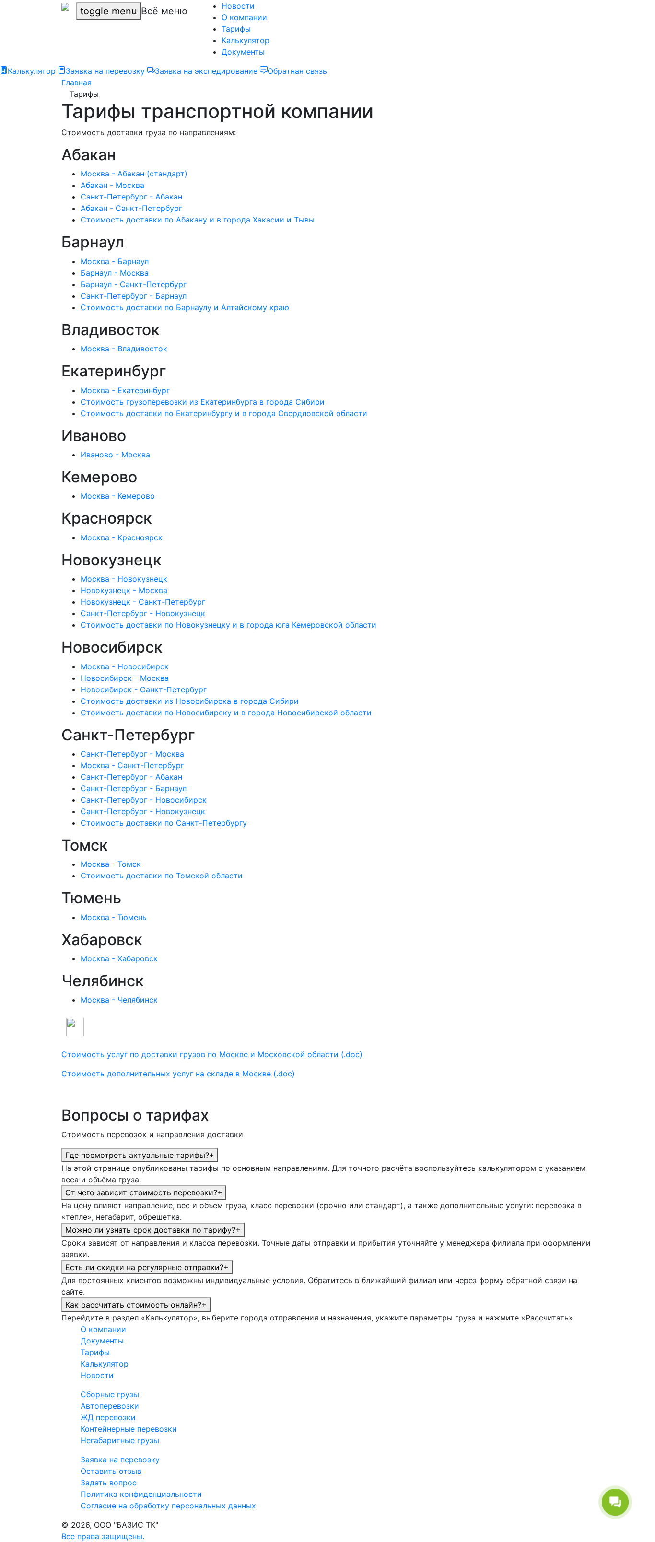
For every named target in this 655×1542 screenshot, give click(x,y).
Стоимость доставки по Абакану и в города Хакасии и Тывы (198, 219)
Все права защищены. (102, 1536)
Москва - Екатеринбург (125, 390)
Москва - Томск (111, 864)
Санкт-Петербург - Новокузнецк (143, 613)
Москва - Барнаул (115, 261)
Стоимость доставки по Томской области (162, 875)
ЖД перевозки (108, 1417)
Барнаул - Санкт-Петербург (134, 284)
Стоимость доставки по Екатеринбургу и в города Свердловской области (224, 413)
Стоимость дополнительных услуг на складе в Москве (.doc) (178, 1073)
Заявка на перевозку (120, 1459)
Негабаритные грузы (120, 1440)
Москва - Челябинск (119, 1000)
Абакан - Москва (112, 185)
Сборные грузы (110, 1394)
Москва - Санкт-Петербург (132, 765)
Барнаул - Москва (115, 273)
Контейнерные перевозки (129, 1429)
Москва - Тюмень (114, 917)
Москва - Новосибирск (125, 666)
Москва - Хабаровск (119, 958)
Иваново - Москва (115, 454)
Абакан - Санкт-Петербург (131, 208)
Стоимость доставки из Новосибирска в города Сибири (190, 701)
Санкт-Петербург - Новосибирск (144, 800)
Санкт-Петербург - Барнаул (134, 296)
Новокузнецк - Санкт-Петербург (143, 602)
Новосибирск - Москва (125, 678)
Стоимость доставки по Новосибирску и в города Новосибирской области (226, 712)
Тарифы (236, 29)
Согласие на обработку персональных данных (168, 1505)
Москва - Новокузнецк (124, 579)
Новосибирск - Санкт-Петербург (144, 689)
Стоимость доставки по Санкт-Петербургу (164, 823)
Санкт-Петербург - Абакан (131, 196)
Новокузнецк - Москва (124, 590)
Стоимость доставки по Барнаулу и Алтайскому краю (185, 307)
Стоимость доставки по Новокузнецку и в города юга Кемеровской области (228, 625)
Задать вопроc (109, 1482)
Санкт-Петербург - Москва (132, 754)
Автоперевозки (110, 1406)
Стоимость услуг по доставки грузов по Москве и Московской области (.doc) (212, 1054)
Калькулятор (245, 40)
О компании (244, 17)
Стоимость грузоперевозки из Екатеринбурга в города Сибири (203, 402)
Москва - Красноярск (122, 537)
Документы (243, 52)
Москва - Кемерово (118, 496)
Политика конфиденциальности (141, 1494)
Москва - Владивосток (124, 348)
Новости (238, 6)
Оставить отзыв (111, 1471)
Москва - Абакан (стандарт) (134, 173)
